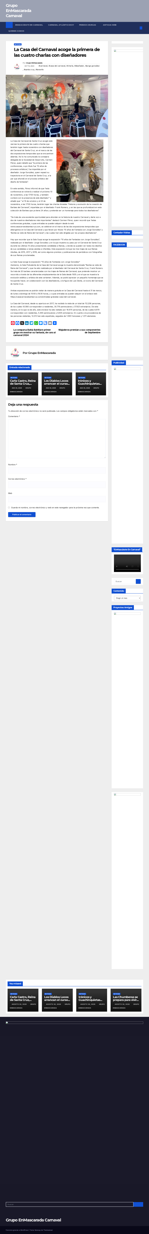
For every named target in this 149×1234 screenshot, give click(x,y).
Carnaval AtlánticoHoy (61, 25)
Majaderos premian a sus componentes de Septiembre (79, 331)
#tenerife (40, 69)
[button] (137, 28)
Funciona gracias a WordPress (17, 1230)
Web (10, 493)
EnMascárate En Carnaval (29, 25)
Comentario (14, 416)
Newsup (38, 1230)
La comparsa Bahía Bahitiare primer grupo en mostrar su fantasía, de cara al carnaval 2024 (34, 333)
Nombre (12, 464)
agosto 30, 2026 (19, 1004)
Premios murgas (88, 25)
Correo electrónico (17, 479)
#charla (69, 66)
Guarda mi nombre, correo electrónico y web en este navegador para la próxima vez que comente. (55, 507)
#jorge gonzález (92, 66)
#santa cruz (29, 69)
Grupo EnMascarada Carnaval (18, 10)
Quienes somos (16, 31)
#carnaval (43, 66)
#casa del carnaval (57, 66)
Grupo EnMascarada (34, 63)
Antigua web (110, 25)
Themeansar (48, 1230)
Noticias (18, 44)
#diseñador (79, 66)
